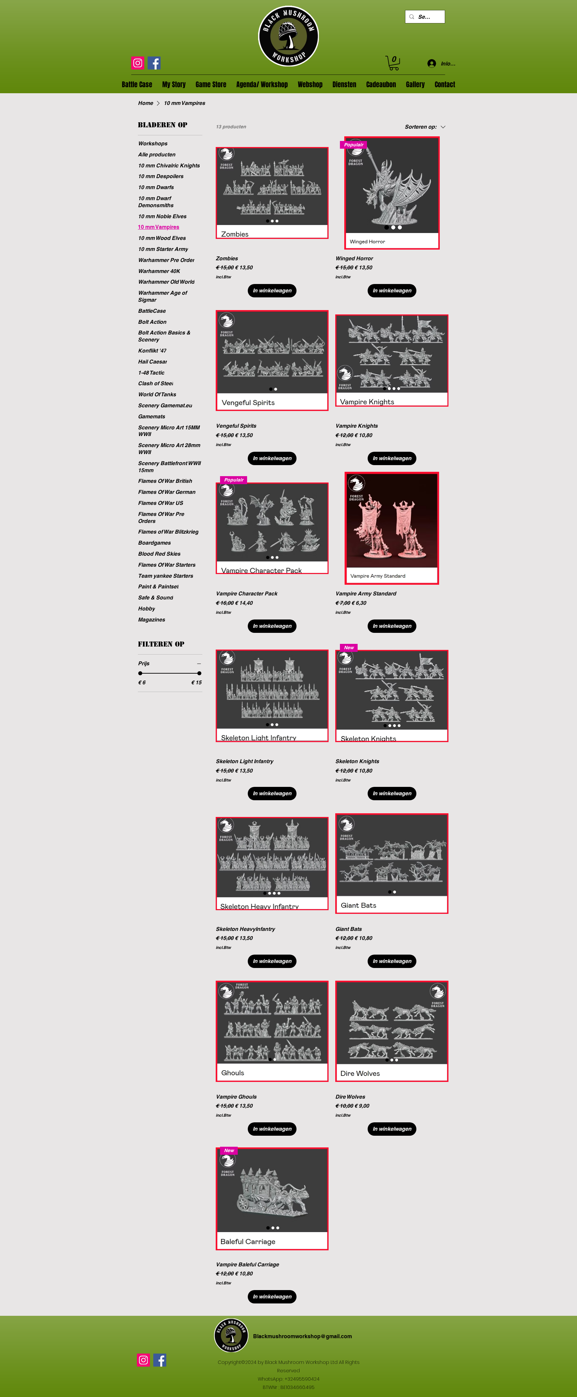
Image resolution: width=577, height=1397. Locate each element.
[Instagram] (137, 62)
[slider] (140, 673)
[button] (394, 63)
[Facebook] (154, 62)
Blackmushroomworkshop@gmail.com (302, 1336)
